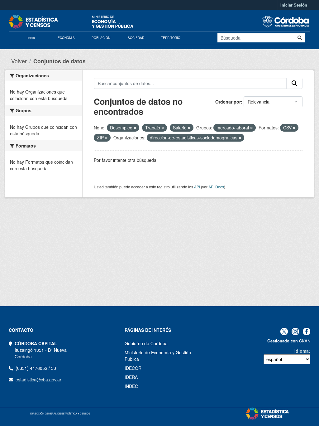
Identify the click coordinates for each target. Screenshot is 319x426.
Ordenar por (228, 102)
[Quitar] (135, 127)
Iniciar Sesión (293, 5)
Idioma (301, 351)
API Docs (216, 186)
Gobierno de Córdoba (146, 343)
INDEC (131, 386)
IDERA (131, 377)
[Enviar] (299, 37)
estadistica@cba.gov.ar (38, 379)
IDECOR (133, 368)
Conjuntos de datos (59, 61)
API (197, 186)
